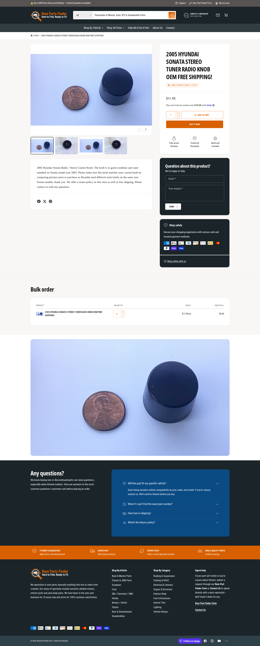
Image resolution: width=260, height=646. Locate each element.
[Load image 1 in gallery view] (42, 145)
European (116, 584)
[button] (226, 15)
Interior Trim (159, 602)
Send (171, 206)
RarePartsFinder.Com (44, 641)
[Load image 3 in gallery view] (91, 145)
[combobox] (135, 15)
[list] (130, 552)
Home (36, 35)
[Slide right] (145, 129)
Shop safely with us (176, 261)
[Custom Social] (226, 641)
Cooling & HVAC (161, 580)
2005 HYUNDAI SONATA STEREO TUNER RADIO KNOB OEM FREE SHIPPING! (72, 35)
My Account (224, 3)
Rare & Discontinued (122, 611)
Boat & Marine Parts (122, 576)
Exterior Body (159, 593)
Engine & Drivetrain (162, 589)
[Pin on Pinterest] (50, 201)
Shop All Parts (114, 27)
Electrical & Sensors (163, 584)
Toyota (115, 607)
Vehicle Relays (160, 611)
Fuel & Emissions (161, 598)
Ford (114, 589)
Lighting (157, 607)
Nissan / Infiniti (119, 602)
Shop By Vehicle (92, 27)
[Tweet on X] (45, 201)
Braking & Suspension (164, 576)
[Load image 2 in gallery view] (66, 145)
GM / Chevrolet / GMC (122, 593)
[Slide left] (139, 129)
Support (182, 3)
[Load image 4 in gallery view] (115, 145)
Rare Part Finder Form (202, 3)
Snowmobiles (118, 616)
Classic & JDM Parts (122, 580)
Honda (115, 598)
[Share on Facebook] (39, 201)
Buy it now (195, 124)
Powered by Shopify (60, 641)
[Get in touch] (218, 15)
